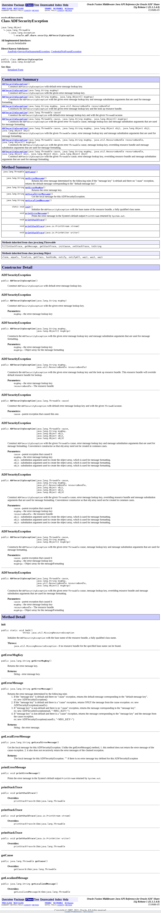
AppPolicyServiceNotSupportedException (29, 51)
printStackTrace (34, 220)
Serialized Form (15, 69)
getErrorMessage (34, 178)
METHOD (35, 10)
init (27, 207)
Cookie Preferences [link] (73, 912)
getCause (30, 172)
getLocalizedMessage (37, 200)
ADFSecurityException (14, 84)
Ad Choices (88, 912)
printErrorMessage (36, 213)
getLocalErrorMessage (37, 194)
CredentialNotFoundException (66, 51)
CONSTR (27, 10)
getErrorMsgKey (34, 187)
